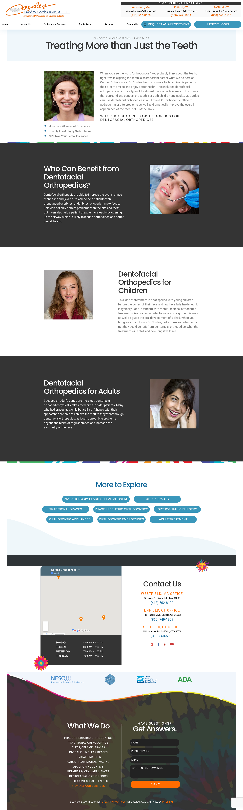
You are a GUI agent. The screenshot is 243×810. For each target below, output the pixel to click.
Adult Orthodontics (88, 766)
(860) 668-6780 (221, 15)
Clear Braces (157, 499)
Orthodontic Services (55, 24)
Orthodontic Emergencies (121, 519)
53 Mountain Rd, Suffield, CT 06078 (221, 11)
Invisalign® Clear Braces (88, 752)
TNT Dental (167, 802)
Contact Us (132, 24)
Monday (61, 642)
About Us (26, 24)
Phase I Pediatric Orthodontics (121, 509)
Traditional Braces (65, 509)
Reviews (109, 24)
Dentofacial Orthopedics (88, 776)
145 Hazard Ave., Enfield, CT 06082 (162, 614)
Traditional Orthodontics (88, 742)
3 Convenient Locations (181, 3)
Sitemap (106, 802)
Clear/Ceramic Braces (88, 747)
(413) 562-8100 (141, 15)
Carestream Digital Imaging (88, 761)
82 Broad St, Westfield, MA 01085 (141, 11)
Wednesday (63, 651)
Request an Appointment (168, 24)
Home (5, 24)
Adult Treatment (173, 519)
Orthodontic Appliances (70, 519)
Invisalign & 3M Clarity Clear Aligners (96, 499)
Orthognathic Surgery (177, 509)
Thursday (62, 655)
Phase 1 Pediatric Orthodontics (88, 738)
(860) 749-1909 (181, 15)
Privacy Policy (119, 802)
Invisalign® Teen (88, 757)
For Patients (85, 24)
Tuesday (61, 647)
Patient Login (218, 24)
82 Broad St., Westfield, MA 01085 (162, 598)
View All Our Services (88, 785)
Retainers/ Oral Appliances (88, 771)
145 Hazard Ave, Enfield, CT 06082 (181, 11)
